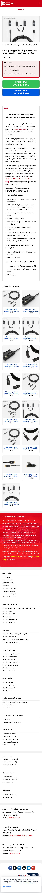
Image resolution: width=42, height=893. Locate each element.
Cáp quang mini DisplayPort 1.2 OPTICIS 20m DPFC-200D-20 (11, 365)
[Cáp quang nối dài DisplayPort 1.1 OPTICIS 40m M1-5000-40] (30, 354)
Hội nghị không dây (9, 591)
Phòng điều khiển (8, 582)
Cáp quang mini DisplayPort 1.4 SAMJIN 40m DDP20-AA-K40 (11, 503)
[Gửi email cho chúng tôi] (24, 868)
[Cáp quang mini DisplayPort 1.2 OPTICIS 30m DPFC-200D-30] (11, 464)
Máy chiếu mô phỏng (9, 690)
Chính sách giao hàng (10, 736)
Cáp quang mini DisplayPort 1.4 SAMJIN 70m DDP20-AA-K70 (11, 310)
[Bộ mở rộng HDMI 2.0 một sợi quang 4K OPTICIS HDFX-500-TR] (30, 464)
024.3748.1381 (14, 818)
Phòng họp (6, 585)
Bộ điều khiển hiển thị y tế (10, 665)
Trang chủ (5, 45)
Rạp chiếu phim (8, 580)
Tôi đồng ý (7, 887)
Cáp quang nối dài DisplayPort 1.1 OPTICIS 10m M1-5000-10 (30, 448)
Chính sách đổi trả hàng (10, 742)
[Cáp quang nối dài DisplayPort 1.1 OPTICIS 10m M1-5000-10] (30, 436)
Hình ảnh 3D (6, 577)
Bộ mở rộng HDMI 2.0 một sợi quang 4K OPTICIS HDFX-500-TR (30, 475)
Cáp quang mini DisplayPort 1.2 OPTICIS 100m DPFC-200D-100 (30, 310)
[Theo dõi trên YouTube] (33, 868)
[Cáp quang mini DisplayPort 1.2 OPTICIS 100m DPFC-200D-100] (30, 298)
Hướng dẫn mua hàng (10, 733)
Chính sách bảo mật (9, 745)
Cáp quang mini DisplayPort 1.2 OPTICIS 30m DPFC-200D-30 (11, 475)
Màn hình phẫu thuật (9, 670)
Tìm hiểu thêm (31, 883)
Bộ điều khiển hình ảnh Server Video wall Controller (19, 608)
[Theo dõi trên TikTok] (15, 868)
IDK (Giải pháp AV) (8, 705)
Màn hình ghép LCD (9, 614)
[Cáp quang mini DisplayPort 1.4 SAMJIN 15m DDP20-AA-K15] (11, 436)
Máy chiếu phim (8, 682)
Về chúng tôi (6, 719)
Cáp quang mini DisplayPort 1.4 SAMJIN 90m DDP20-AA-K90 (30, 393)
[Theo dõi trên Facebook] (10, 868)
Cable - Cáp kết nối (17, 45)
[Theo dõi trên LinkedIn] (29, 868)
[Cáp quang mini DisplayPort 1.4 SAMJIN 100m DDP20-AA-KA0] (30, 409)
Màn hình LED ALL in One (10, 619)
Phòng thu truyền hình (9, 588)
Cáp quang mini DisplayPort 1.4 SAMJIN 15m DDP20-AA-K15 (11, 448)
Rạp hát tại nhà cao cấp (10, 597)
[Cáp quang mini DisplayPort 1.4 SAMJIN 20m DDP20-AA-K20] (11, 326)
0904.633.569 (26, 836)
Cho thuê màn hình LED (10, 636)
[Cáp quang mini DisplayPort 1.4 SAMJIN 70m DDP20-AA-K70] (11, 298)
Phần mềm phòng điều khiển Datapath (15, 702)
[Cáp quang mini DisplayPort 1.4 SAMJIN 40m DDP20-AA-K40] (11, 492)
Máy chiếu (7, 678)
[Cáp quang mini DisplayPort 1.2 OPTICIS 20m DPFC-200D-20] (11, 354)
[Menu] (38, 3)
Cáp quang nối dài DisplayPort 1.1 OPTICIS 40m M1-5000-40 (30, 365)
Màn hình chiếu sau (9, 622)
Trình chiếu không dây (10, 594)
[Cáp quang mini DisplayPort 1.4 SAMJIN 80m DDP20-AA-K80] (30, 326)
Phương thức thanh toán (10, 739)
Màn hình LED (7, 617)
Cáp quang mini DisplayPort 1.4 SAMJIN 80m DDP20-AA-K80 (30, 338)
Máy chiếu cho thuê (9, 688)
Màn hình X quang (8, 668)
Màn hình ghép (7, 611)
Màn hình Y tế (8, 650)
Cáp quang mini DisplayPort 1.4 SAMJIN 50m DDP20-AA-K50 (11, 420)
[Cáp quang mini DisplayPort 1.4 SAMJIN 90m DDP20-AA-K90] (30, 381)
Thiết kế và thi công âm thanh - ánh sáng (15, 639)
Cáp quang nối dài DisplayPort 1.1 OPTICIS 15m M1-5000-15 (11, 393)
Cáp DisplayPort (31, 45)
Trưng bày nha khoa (9, 659)
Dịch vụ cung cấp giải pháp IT (12, 642)
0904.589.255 (14, 836)
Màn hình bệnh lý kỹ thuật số (11, 662)
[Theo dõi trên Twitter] (19, 868)
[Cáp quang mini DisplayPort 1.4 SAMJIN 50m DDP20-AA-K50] (11, 409)
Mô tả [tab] (6, 108)
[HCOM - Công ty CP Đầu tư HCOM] (7, 3)
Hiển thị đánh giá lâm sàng (11, 654)
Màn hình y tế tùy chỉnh (10, 656)
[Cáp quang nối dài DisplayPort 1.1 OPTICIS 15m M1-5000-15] (11, 381)
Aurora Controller (8, 708)
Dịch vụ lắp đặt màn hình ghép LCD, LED (15, 634)
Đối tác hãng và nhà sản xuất (12, 722)
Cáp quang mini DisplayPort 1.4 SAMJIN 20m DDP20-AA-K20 (11, 338)
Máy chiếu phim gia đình (10, 685)
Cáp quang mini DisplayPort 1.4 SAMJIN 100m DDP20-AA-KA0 (30, 420)
